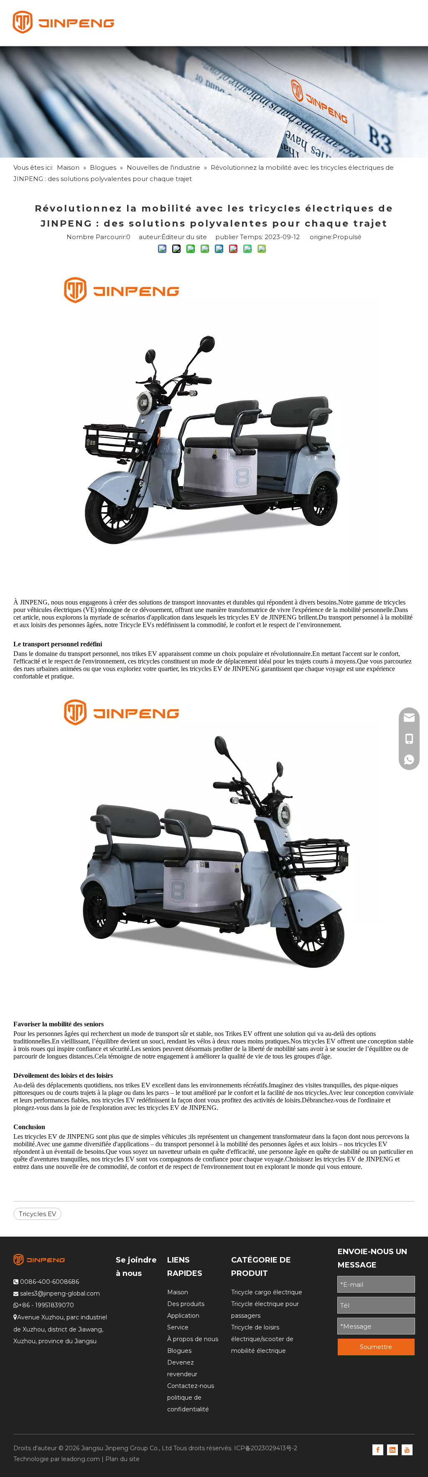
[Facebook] (377, 1449)
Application (183, 1315)
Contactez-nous (190, 1386)
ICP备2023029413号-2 (265, 1448)
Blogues (179, 1351)
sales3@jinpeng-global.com (60, 1293)
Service (178, 1327)
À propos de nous (192, 1339)
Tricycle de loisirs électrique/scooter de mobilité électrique (262, 1339)
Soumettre (376, 1347)
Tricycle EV (136, 624)
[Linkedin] (392, 1449)
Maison (177, 1292)
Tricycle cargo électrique (266, 1292)
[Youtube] (407, 1449)
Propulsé (347, 237)
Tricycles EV (37, 1214)
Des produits (185, 1304)
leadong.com (80, 1459)
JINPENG (34, 602)
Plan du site (122, 1459)
